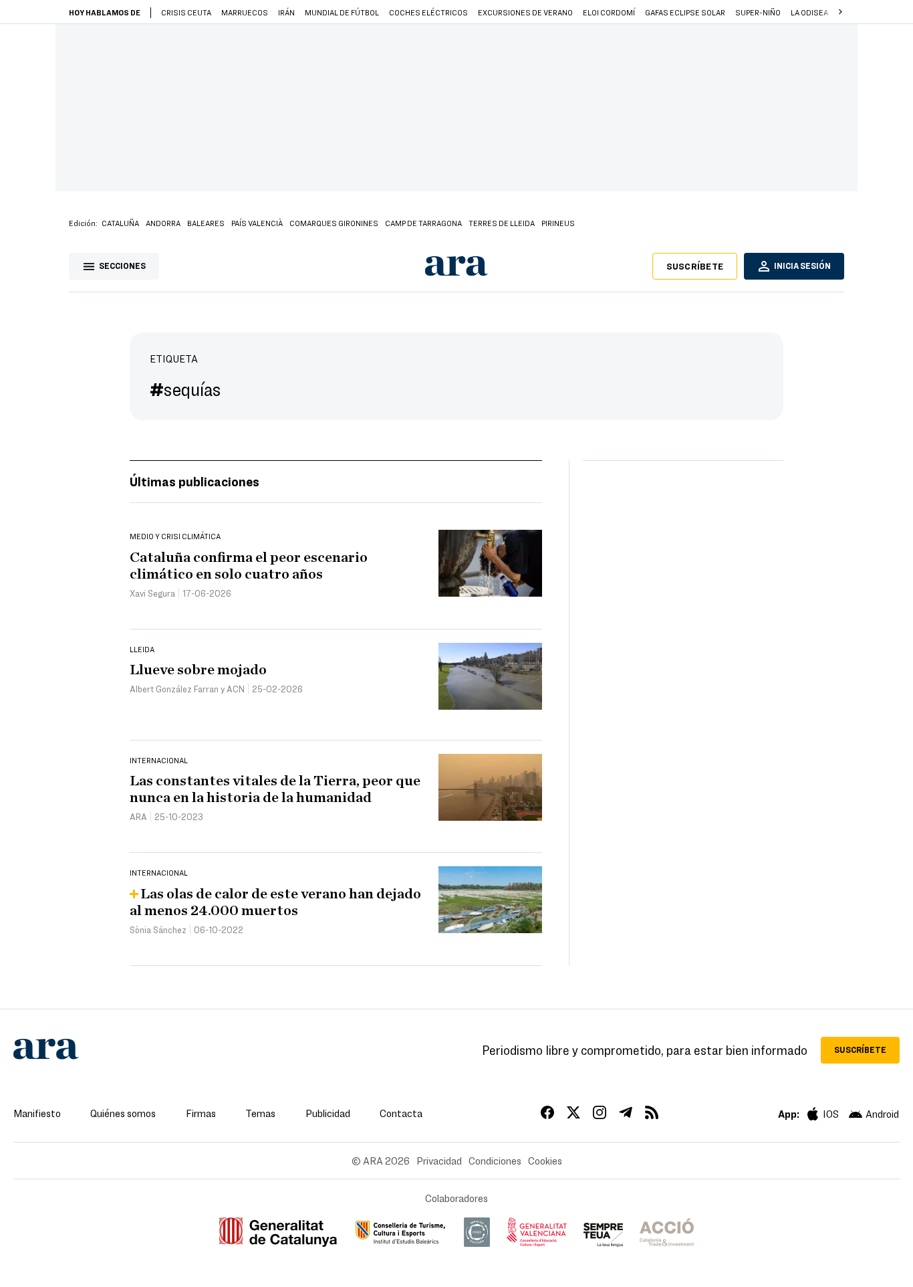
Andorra (163, 222)
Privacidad (439, 1161)
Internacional (159, 760)
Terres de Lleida (502, 222)
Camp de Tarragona (423, 222)
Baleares (206, 222)
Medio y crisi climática (175, 535)
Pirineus (558, 222)
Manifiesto (37, 1113)
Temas (260, 1113)
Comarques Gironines (333, 222)
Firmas (201, 1113)
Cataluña (120, 222)
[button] (840, 12)
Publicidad (327, 1113)
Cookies (545, 1161)
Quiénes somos (123, 1113)
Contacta (401, 1113)
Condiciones (495, 1161)
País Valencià (257, 222)
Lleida (142, 649)
